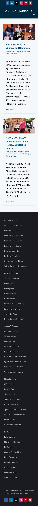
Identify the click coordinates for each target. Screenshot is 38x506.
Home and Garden (11, 404)
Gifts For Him (9, 384)
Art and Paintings (11, 462)
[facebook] (6, 500)
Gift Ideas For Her (11, 331)
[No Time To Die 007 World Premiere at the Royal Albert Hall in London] (19, 125)
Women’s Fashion (11, 326)
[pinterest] (25, 500)
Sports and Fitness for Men (15, 409)
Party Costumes (10, 457)
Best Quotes (9, 288)
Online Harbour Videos (13, 261)
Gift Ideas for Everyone (13, 372)
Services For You (11, 230)
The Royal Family (11, 156)
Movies (24, 51)
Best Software (10, 293)
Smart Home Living (12, 309)
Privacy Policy (23, 493)
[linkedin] (11, 500)
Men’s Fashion (10, 379)
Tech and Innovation (12, 278)
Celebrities (9, 152)
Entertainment (10, 51)
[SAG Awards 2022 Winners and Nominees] (19, 32)
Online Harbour (10, 220)
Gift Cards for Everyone (13, 367)
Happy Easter (9, 467)
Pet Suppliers (9, 447)
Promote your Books (12, 246)
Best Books (8, 283)
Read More (9, 109)
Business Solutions (12, 256)
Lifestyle (14, 154)
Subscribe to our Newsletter (15, 266)
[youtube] (30, 500)
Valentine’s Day (10, 336)
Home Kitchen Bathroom (14, 319)
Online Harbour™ (15, 491)
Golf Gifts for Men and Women (16, 414)
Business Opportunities (13, 251)
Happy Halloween (11, 351)
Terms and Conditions (11, 493)
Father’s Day (9, 389)
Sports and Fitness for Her (15, 362)
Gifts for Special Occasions (15, 356)
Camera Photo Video (12, 452)
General (18, 51)
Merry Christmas (10, 472)
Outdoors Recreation (12, 424)
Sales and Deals (10, 477)
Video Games (9, 394)
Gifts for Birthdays (11, 346)
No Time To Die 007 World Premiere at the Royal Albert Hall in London (17, 143)
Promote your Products (13, 235)
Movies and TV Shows (13, 442)
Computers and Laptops (14, 304)
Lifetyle (7, 432)
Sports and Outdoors (12, 399)
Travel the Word (10, 314)
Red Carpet (27, 154)
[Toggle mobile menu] (34, 15)
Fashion (26, 152)
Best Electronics (10, 299)
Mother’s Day (9, 341)
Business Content (11, 273)
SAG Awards (15, 54)
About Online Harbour (13, 225)
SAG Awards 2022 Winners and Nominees (18, 46)
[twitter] (16, 500)
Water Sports (9, 419)
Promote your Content (13, 241)
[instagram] (21, 500)
